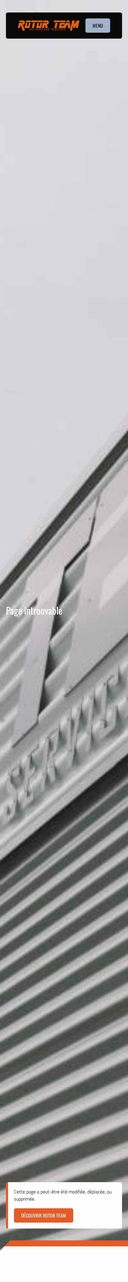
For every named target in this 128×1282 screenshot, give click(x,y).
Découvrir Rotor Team (43, 1215)
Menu (98, 25)
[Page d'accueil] (48, 26)
